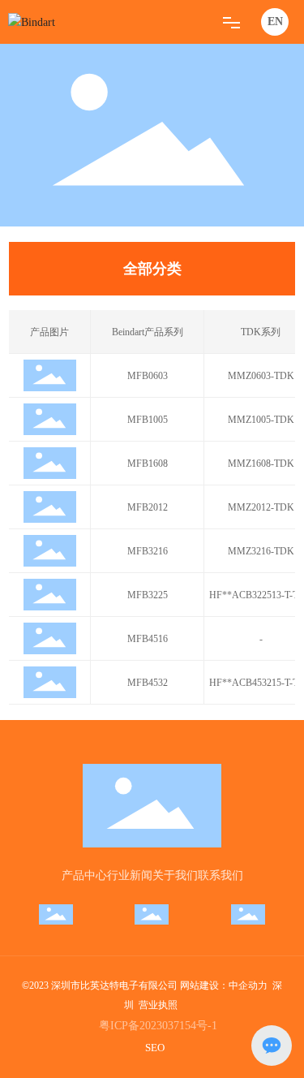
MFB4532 (147, 682)
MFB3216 (147, 551)
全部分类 (152, 269)
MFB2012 (147, 507)
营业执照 (158, 1005)
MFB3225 (147, 595)
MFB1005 (147, 419)
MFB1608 (147, 463)
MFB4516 (147, 639)
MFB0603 (147, 376)
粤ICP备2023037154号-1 (158, 1026)
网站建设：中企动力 (224, 985)
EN (275, 21)
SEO (155, 1047)
